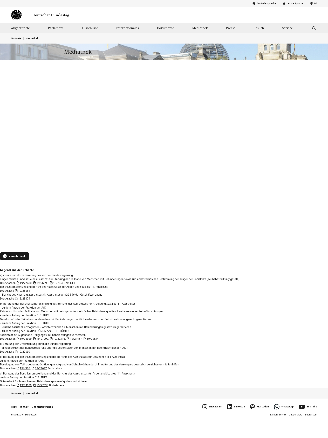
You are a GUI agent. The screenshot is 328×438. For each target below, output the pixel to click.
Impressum (311, 414)
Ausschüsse (89, 28)
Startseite (16, 38)
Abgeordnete (20, 28)
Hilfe (14, 406)
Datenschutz (295, 414)
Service (287, 28)
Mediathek (200, 28)
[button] (313, 3)
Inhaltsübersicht (42, 406)
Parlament (55, 28)
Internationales (127, 28)
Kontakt (24, 406)
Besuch (259, 28)
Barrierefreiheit (278, 414)
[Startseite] (40, 15)
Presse (230, 28)
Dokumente (165, 28)
